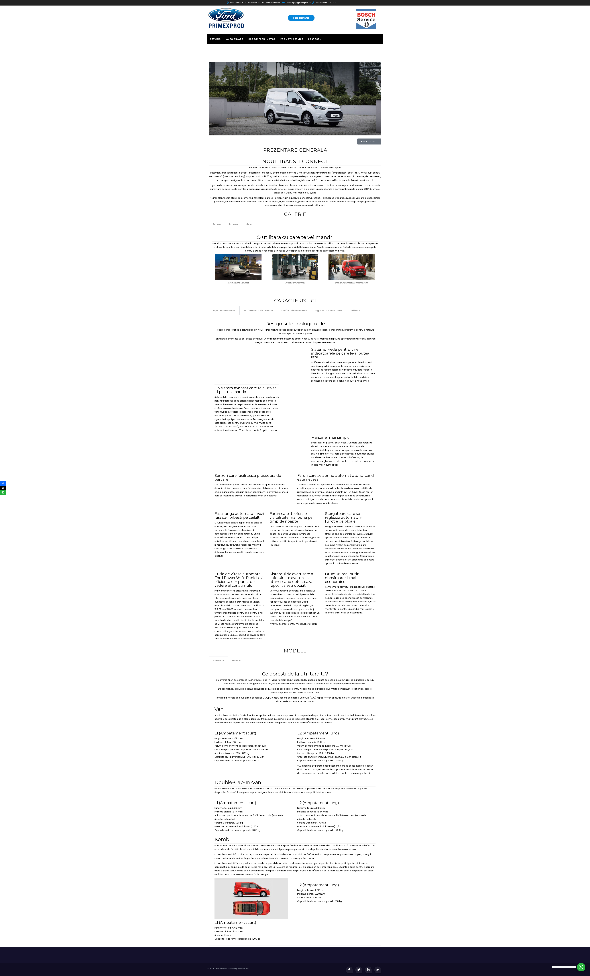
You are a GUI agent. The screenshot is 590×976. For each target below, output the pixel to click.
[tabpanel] (295, 261)
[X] (3, 488)
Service (215, 39)
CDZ (249, 968)
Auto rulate (234, 39)
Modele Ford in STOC (261, 39)
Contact (314, 39)
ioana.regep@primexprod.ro (298, 3)
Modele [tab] (236, 660)
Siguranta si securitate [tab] (328, 310)
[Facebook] (3, 483)
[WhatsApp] (3, 492)
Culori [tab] (249, 224)
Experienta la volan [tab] (224, 310)
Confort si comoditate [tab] (294, 310)
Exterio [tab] (217, 224)
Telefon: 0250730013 (326, 3)
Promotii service (291, 39)
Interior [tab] (233, 224)
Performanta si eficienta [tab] (258, 310)
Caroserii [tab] (218, 660)
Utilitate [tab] (355, 310)
